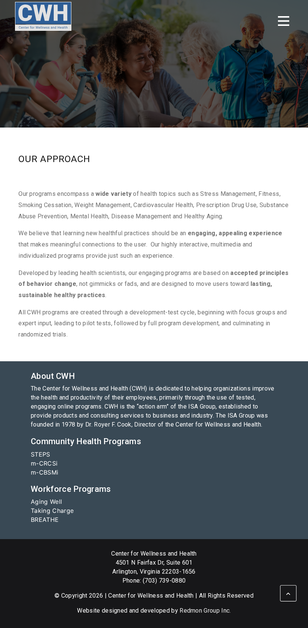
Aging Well (46, 501)
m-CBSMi (44, 472)
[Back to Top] (288, 592)
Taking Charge (52, 510)
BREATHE (45, 519)
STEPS (40, 454)
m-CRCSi (44, 463)
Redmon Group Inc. (205, 610)
